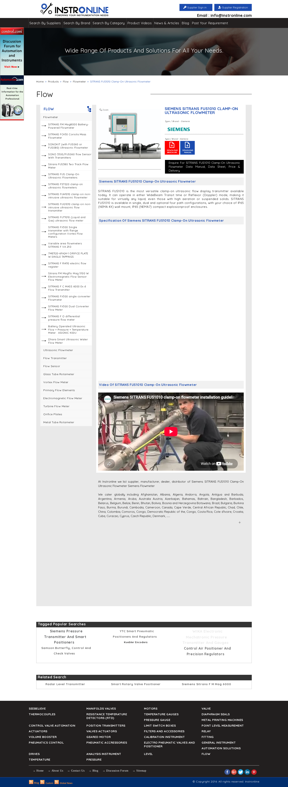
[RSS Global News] (63, 783)
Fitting (208, 737)
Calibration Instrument (164, 737)
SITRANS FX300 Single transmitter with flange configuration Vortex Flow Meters (65, 232)
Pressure (93, 759)
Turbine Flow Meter (56, 406)
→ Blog (93, 770)
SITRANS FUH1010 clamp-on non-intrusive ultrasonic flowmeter (69, 196)
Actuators (38, 731)
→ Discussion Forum (115, 770)
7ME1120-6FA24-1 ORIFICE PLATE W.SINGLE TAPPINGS (68, 255)
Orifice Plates (52, 414)
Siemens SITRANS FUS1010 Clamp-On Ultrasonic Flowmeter (201, 110)
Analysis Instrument (103, 754)
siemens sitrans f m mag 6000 (206, 684)
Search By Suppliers (45, 23)
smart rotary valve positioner (136, 684)
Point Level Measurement (223, 725)
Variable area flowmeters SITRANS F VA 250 (65, 245)
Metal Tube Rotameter (58, 422)
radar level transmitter (65, 684)
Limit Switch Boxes (160, 725)
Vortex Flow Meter (55, 382)
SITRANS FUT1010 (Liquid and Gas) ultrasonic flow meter (67, 219)
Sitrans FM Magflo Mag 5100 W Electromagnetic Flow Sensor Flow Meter (68, 276)
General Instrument (219, 742)
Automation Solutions (221, 748)
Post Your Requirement (210, 23)
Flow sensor (51, 366)
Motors (150, 708)
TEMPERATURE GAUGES (161, 714)
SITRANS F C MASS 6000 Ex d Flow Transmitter (67, 288)
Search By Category (109, 23)
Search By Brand (76, 23)
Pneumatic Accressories (106, 742)
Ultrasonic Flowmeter (58, 350)
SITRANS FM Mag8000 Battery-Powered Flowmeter (68, 126)
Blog (185, 23)
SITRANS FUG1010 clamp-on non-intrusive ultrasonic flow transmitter (69, 207)
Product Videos (139, 23)
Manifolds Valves (101, 708)
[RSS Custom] (46, 783)
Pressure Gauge (157, 720)
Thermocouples (42, 714)
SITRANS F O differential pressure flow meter (64, 318)
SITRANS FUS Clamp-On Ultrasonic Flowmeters (63, 176)
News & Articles (166, 23)
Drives (34, 754)
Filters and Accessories (164, 731)
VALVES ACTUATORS (101, 731)
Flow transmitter (55, 358)
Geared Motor (98, 737)
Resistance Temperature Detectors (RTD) (106, 716)
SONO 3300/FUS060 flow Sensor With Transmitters (69, 156)
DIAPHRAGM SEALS (216, 714)
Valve (206, 708)
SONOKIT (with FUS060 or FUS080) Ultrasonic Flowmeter (68, 146)
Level (148, 754)
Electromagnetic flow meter (62, 398)
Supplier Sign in (196, 7)
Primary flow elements (59, 390)
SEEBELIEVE (37, 708)
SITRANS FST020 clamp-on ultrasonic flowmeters (65, 186)
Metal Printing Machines (222, 720)
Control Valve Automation (52, 725)
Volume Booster (43, 737)
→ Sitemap (139, 770)
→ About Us (55, 770)
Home (40, 81)
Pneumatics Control (46, 742)
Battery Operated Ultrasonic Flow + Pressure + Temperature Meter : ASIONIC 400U (68, 329)
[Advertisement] (66, 489)
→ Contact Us (75, 770)
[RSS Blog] (34, 783)
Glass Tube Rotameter (58, 374)
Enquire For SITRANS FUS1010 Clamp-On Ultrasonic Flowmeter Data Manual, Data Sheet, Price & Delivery (204, 166)
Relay (206, 731)
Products (53, 81)
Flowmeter (79, 81)
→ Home (38, 770)
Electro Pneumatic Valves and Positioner (169, 744)
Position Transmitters (105, 725)
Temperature (39, 759)
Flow (66, 81)
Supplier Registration (235, 7)
